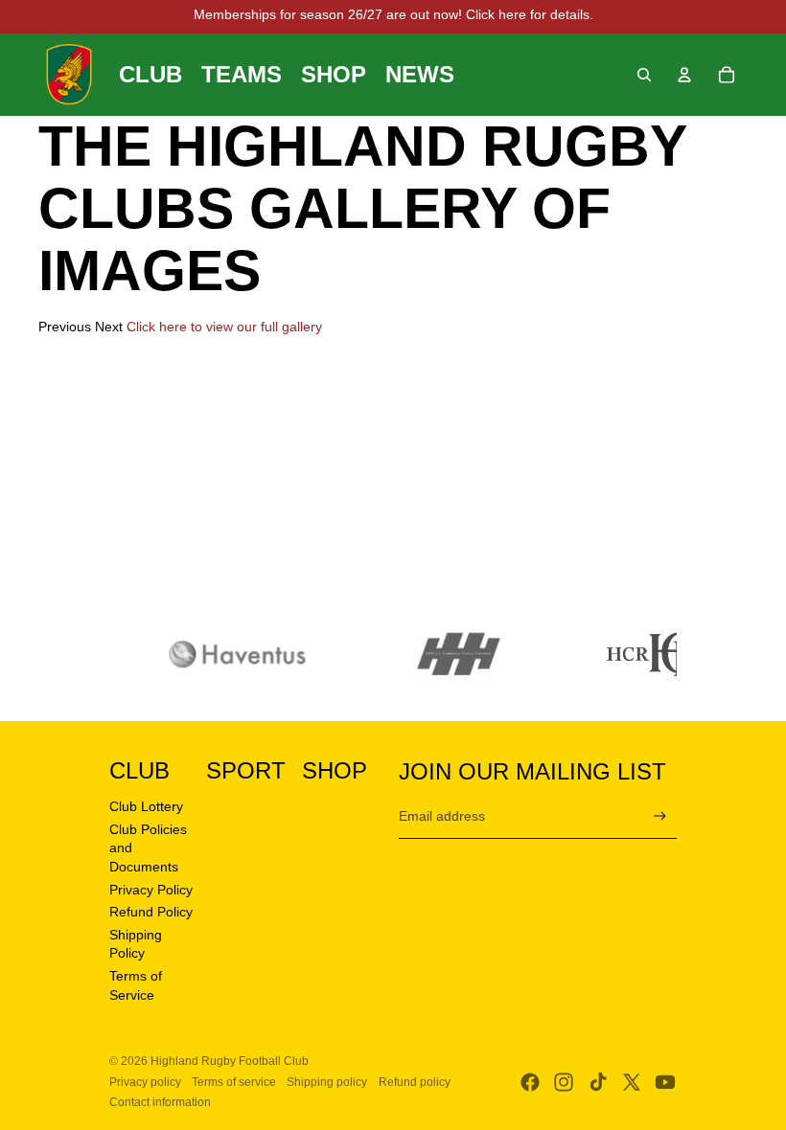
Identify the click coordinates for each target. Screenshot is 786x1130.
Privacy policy (145, 1082)
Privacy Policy (151, 889)
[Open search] (644, 75)
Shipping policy (327, 1082)
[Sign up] (660, 816)
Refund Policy (151, 911)
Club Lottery (146, 806)
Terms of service (234, 1082)
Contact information (160, 1102)
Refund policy (415, 1082)
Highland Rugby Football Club (229, 1061)
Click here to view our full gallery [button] (224, 326)
